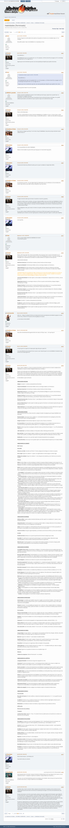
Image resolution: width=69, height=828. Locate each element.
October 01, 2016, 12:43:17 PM (22, 92)
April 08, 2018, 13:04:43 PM (22, 754)
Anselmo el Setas (11, 129)
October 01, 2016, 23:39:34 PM (22, 145)
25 (21, 32)
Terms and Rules (59, 826)
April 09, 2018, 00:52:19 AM (22, 786)
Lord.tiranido (10, 313)
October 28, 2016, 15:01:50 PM (22, 162)
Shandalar (9, 145)
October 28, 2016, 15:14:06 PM (22, 180)
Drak (8, 235)
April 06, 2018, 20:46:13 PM (22, 365)
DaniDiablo (10, 772)
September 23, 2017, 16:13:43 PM (23, 252)
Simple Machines (12, 826)
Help (54, 826)
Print (63, 32)
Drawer (9, 53)
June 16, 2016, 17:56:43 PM (21, 72)
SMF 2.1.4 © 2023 (6, 826)
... (15, 32)
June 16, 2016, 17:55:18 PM (21, 53)
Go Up (6, 813)
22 (16, 32)
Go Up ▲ (64, 826)
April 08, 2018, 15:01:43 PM (22, 772)
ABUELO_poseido (11, 92)
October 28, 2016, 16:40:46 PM (22, 217)
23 (17, 32)
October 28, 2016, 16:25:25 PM (22, 196)
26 (22, 32)
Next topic (61, 28)
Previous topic (55, 28)
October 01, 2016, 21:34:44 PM (22, 109)
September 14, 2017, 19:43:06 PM (23, 235)
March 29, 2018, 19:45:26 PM (22, 313)
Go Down (6, 32)
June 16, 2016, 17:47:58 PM (21, 35)
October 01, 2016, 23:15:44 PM (22, 129)
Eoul (8, 36)
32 (24, 32)
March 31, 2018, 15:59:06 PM (22, 346)
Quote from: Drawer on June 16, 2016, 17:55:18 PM (28, 74)
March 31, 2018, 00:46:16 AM (22, 330)
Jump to (46, 818)
